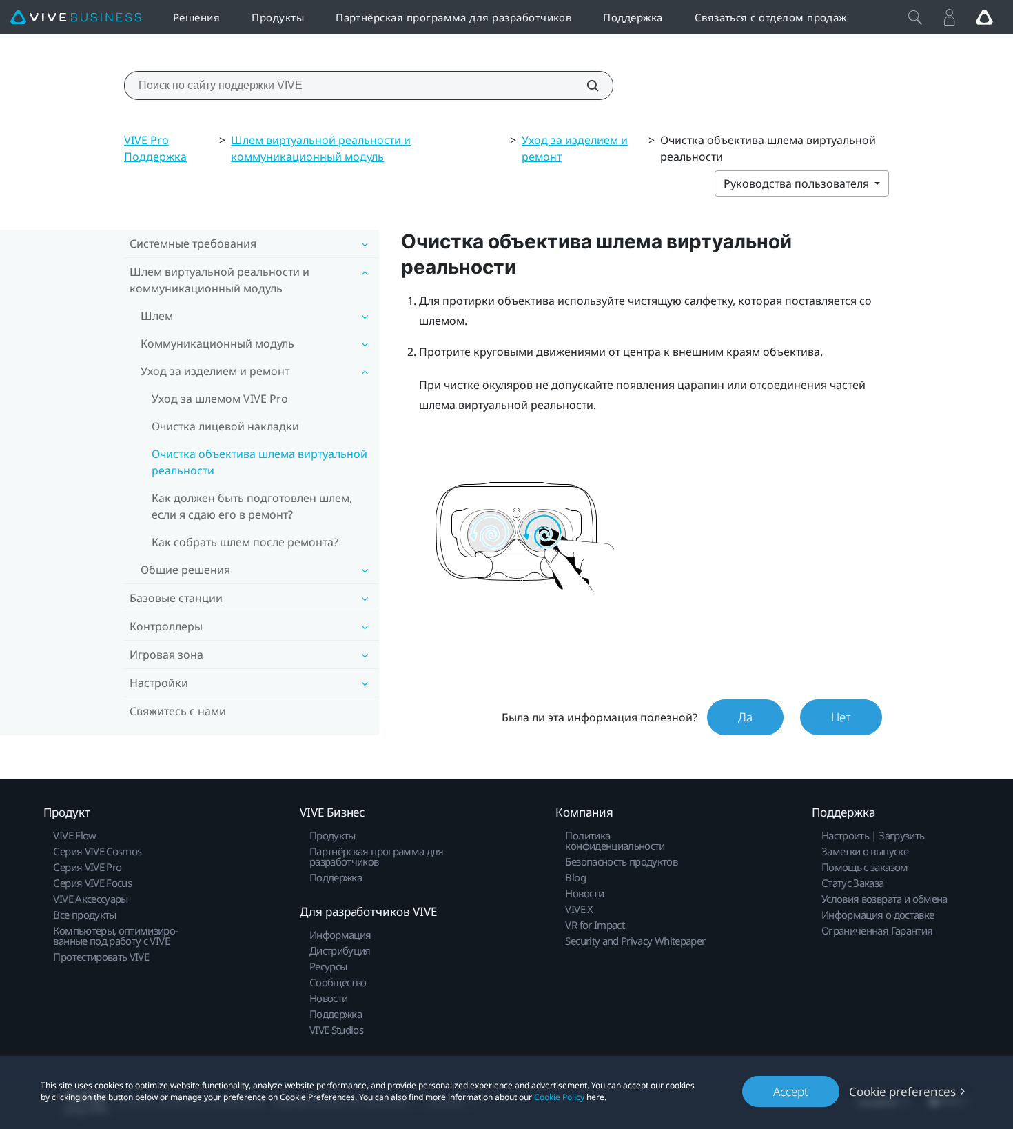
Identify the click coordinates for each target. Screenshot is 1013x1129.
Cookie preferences (902, 1091)
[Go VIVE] (984, 17)
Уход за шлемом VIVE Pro (220, 398)
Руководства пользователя (798, 183)
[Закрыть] (915, 17)
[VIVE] (75, 17)
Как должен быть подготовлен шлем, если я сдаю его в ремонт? (252, 506)
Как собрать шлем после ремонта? (245, 542)
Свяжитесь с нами (178, 711)
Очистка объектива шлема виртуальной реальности (259, 462)
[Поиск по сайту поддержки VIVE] (585, 85)
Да (745, 717)
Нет (841, 717)
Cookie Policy (559, 1097)
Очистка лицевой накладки (225, 426)
